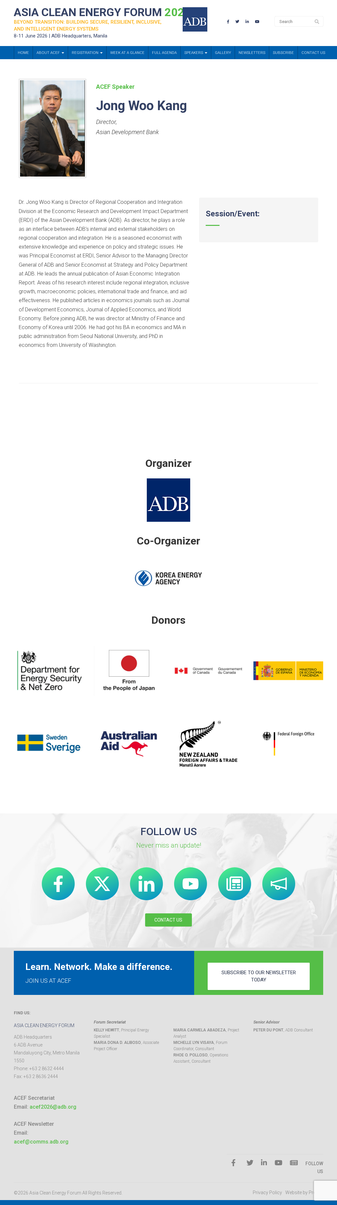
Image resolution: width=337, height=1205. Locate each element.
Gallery (223, 52)
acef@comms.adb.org (41, 1142)
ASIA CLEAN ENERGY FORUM (102, 12)
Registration (85, 52)
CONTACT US (168, 920)
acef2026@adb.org (53, 1107)
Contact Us (313, 52)
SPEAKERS (194, 52)
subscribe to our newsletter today (258, 976)
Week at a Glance (127, 52)
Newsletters (252, 52)
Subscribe (283, 52)
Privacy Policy (267, 1192)
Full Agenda (164, 52)
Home (23, 52)
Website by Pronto (304, 1192)
